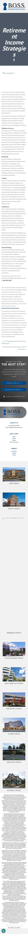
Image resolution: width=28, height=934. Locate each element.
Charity (14, 438)
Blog (14, 436)
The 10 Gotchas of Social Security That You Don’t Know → (14, 348)
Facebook (14, 451)
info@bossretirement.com (15, 427)
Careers (14, 440)
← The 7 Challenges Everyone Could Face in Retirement (13, 342)
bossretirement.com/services (10, 308)
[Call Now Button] (3, 931)
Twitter (14, 455)
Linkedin (14, 453)
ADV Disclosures (14, 442)
